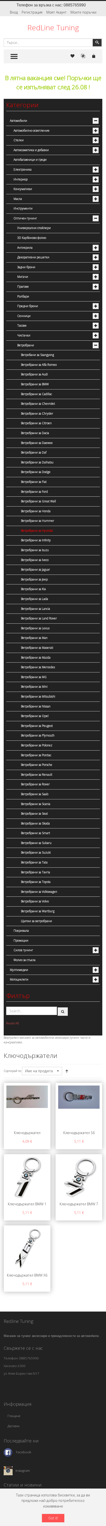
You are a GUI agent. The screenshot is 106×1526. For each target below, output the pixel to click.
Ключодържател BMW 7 (79, 1204)
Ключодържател (27, 1132)
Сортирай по (12, 1071)
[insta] (8, 1470)
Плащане (13, 1416)
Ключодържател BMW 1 (27, 1204)
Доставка (13, 1426)
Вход (14, 12)
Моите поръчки (83, 12)
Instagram (23, 1470)
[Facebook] (8, 1452)
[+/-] (67, 1071)
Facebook (23, 1452)
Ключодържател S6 (79, 1132)
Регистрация (32, 12)
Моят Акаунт (56, 12)
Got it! (53, 1518)
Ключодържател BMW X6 (27, 1275)
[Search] (63, 1011)
